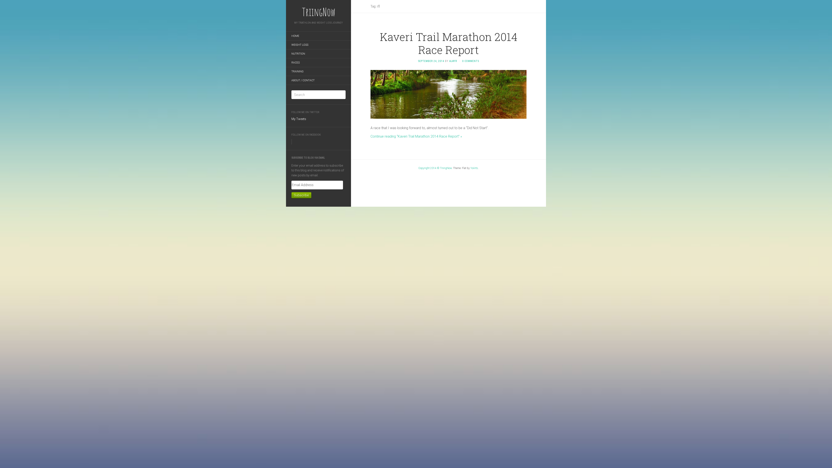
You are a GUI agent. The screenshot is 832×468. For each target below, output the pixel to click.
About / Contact (303, 80)
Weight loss (299, 44)
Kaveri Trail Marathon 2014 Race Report (448, 43)
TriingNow (318, 11)
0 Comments (470, 61)
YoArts (474, 168)
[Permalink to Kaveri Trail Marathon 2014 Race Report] (448, 94)
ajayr (453, 61)
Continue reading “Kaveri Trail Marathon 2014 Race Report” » (416, 136)
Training (297, 71)
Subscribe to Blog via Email (308, 157)
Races (295, 62)
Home (295, 35)
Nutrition (298, 53)
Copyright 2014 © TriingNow (435, 168)
